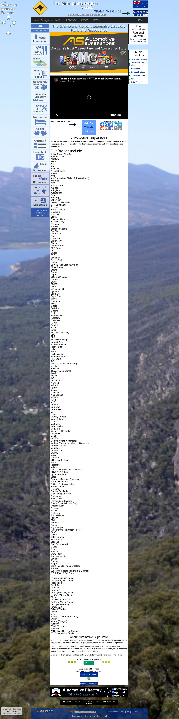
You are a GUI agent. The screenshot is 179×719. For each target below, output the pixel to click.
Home (36, 20)
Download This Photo (11, 714)
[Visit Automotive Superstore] (89, 127)
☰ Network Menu (40, 30)
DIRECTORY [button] (71, 20)
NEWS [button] (140, 20)
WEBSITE (89, 662)
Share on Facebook (89, 674)
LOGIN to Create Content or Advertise (40, 212)
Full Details (89, 74)
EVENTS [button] (85, 20)
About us (137, 712)
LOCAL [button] (58, 20)
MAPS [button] (96, 20)
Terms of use (113, 712)
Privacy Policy (126, 712)
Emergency (46, 20)
